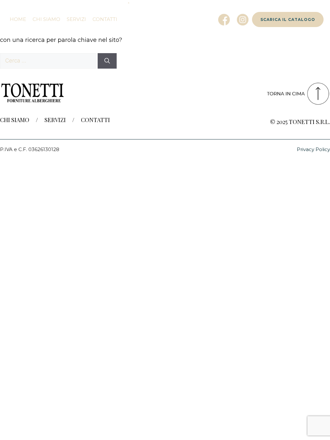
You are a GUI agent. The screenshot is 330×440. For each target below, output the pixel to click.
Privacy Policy (313, 149)
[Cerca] (107, 61)
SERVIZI (55, 120)
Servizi (76, 19)
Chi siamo (46, 19)
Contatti (104, 19)
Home (18, 19)
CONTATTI (95, 120)
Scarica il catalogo (287, 19)
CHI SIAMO (14, 120)
